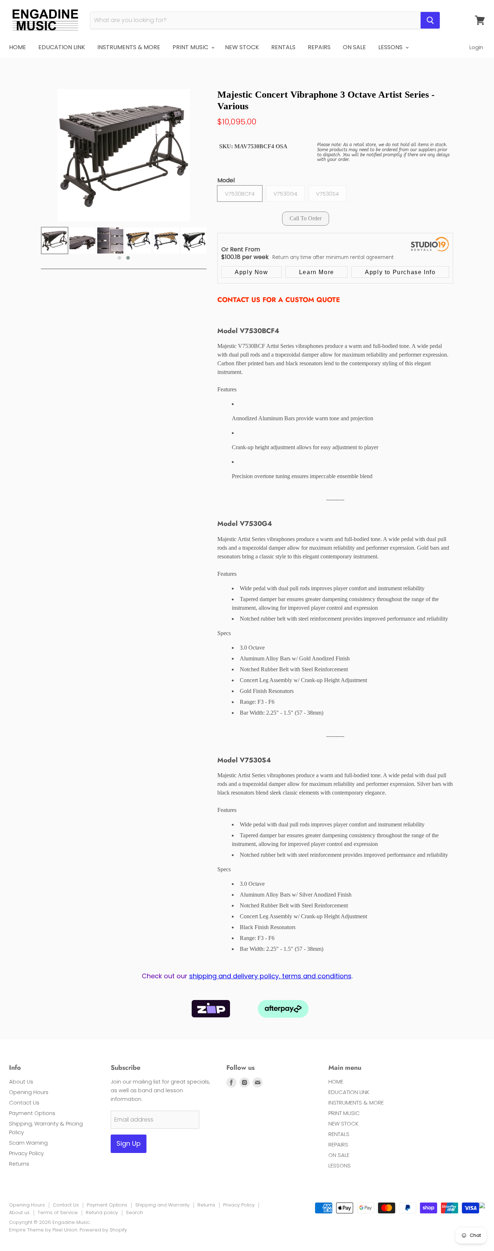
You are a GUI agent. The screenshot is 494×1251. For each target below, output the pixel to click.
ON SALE (354, 47)
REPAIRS (319, 47)
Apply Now (251, 272)
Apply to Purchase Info (400, 272)
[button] (119, 257)
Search (134, 1212)
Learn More (316, 272)
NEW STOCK (242, 47)
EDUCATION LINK (61, 47)
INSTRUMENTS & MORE (128, 47)
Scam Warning (28, 1142)
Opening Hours (28, 1092)
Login (476, 47)
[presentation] (34, 244)
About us (19, 1212)
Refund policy (102, 1212)
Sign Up (128, 1143)
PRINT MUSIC (191, 47)
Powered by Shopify (103, 1229)
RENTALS (283, 47)
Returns (19, 1163)
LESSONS (391, 47)
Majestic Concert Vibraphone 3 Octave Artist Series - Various (326, 100)
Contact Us (24, 1102)
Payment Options (32, 1113)
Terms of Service (58, 1212)
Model (226, 180)
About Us (21, 1081)
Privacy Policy (26, 1153)
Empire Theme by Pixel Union (43, 1229)
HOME (17, 47)
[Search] (430, 20)
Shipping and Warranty (162, 1204)
